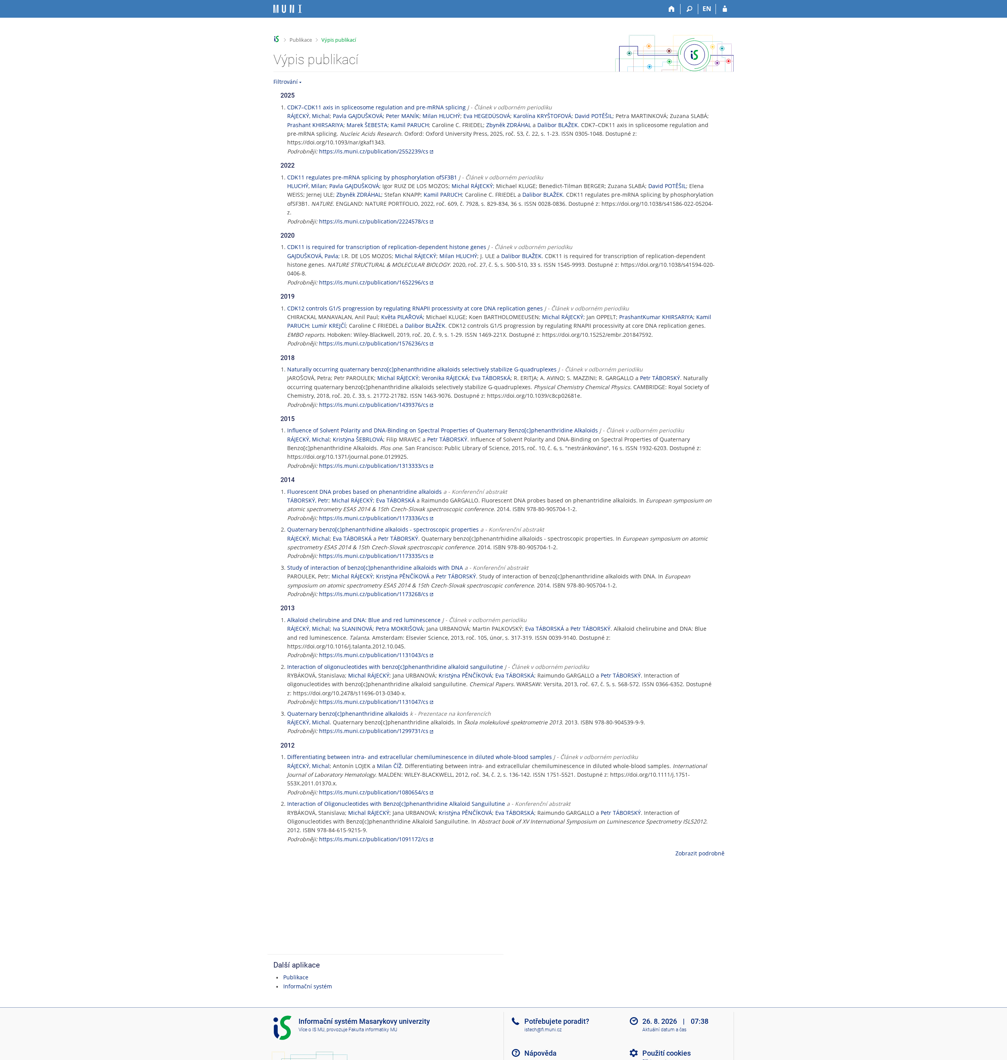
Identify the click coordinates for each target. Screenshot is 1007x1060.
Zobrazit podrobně (700, 853)
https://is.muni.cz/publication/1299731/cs (373, 731)
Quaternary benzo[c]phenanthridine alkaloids (347, 713)
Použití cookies (666, 1053)
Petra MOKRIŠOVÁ (399, 628)
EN (707, 8)
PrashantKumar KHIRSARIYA (656, 317)
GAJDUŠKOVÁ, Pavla (312, 256)
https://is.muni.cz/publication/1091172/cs (373, 839)
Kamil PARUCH (410, 125)
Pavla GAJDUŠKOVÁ (358, 116)
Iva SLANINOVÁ (353, 628)
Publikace (301, 39)
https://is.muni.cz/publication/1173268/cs (373, 594)
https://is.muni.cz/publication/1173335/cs (373, 556)
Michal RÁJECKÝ (472, 186)
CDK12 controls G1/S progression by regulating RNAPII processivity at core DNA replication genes (415, 308)
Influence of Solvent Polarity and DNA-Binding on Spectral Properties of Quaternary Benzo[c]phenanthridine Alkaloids (442, 430)
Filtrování (285, 81)
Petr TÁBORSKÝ (660, 378)
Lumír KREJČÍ (329, 325)
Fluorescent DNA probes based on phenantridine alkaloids (364, 491)
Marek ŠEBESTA (367, 125)
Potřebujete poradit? (556, 1021)
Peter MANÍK (402, 116)
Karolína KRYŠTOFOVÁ (542, 116)
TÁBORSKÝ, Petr (307, 500)
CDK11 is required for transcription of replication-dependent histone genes (386, 247)
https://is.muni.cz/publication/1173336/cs (373, 518)
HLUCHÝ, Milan (306, 186)
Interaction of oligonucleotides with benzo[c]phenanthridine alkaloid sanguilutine (395, 666)
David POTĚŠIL (593, 116)
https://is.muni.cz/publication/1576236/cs (373, 343)
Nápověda (540, 1053)
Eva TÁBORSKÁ (491, 378)
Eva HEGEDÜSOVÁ (486, 116)
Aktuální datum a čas (664, 1029)
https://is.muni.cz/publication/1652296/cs (373, 282)
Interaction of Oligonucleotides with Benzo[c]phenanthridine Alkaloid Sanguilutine (396, 803)
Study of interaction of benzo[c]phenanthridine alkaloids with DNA (375, 567)
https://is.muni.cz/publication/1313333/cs (373, 465)
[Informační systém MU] (276, 39)
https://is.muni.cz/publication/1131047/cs (373, 701)
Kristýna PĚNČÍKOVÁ (403, 576)
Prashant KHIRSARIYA (315, 125)
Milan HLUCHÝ (441, 116)
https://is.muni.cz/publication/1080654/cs (373, 792)
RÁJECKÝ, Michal (308, 116)
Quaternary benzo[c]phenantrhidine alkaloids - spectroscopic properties (383, 529)
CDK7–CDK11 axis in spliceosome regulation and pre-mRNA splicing (376, 107)
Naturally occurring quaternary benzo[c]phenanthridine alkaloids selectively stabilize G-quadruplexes (422, 369)
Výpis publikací (338, 39)
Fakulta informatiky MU (373, 1029)
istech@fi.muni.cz (543, 1029)
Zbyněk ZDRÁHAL (508, 125)
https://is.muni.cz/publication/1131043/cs (373, 655)
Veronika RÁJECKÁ (445, 378)
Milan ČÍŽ (389, 766)
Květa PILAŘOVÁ (402, 317)
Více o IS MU (312, 1029)
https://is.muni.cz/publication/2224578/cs (373, 221)
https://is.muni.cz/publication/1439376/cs (373, 404)
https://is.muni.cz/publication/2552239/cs (373, 151)
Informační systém (307, 986)
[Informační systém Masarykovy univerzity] (287, 9)
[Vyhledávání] (689, 9)
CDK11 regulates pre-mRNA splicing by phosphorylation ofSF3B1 (372, 177)
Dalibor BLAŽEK (557, 125)
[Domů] (672, 9)
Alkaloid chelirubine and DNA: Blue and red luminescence (364, 620)
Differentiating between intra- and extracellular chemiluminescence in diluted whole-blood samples (419, 757)
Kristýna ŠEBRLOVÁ (358, 439)
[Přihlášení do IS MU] (725, 9)
